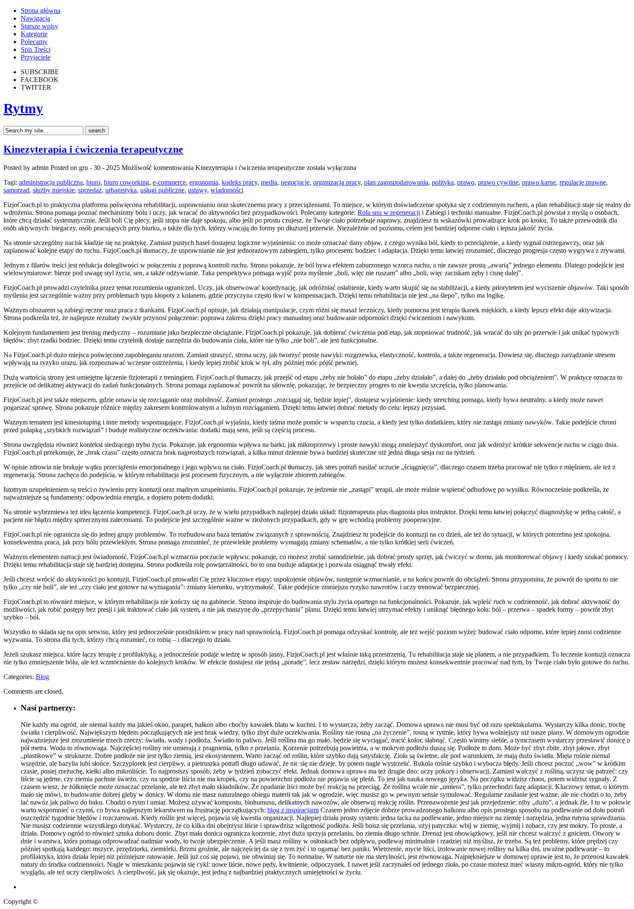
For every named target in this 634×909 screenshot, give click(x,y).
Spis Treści (35, 49)
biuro (93, 182)
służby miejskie (54, 190)
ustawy (197, 190)
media (269, 182)
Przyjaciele (35, 57)
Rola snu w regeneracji (389, 212)
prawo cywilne (498, 182)
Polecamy (34, 41)
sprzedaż (90, 190)
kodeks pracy (239, 182)
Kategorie (34, 34)
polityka (443, 182)
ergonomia (203, 182)
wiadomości (226, 190)
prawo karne (539, 182)
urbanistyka (121, 190)
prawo (465, 182)
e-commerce (169, 182)
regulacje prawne (582, 182)
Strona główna (40, 10)
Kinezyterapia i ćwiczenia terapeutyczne (93, 149)
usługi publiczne (162, 190)
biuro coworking (126, 182)
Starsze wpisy (39, 26)
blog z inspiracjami (293, 810)
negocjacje (295, 182)
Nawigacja (35, 18)
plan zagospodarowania (396, 182)
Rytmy (23, 108)
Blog (42, 676)
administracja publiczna (51, 182)
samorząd (16, 190)
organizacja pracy (337, 182)
